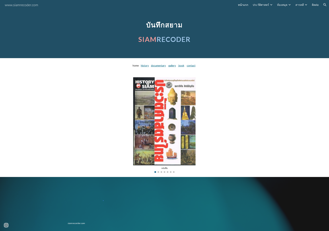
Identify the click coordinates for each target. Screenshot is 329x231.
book (181, 65)
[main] (164, 29)
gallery (172, 65)
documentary (158, 65)
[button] (325, 5)
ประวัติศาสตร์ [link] (261, 4)
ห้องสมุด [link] (282, 4)
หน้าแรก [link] (243, 4)
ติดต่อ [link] (315, 4)
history (145, 65)
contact (191, 65)
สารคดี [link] (299, 4)
